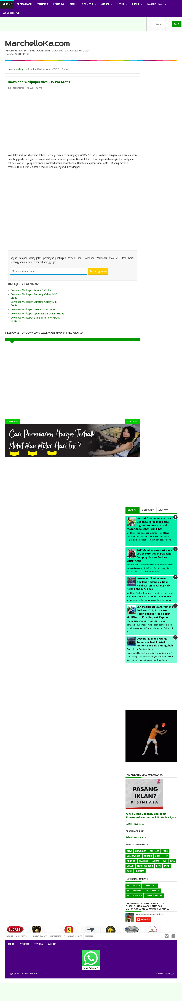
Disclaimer (55, 936)
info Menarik (134, 896)
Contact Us (51, 935)
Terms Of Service (73, 936)
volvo (130, 866)
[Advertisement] (72, 116)
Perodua (24, 944)
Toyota (38, 944)
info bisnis (150, 886)
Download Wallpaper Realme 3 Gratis (30, 290)
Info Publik (133, 886)
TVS (165, 861)
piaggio (143, 861)
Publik (135, 4)
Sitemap (89, 936)
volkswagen (134, 856)
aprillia (154, 851)
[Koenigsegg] (111, 932)
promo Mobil (24, 4)
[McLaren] (90, 931)
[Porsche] (152, 931)
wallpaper (36, 88)
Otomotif (87, 4)
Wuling (52, 944)
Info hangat (153, 891)
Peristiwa (58, 4)
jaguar (155, 861)
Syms (166, 866)
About (10, 936)
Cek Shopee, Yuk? (11, 12)
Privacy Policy (39, 936)
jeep (166, 856)
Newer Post (12, 421)
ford (165, 851)
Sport (120, 4)
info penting (134, 891)
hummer (139, 871)
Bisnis (73, 4)
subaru (148, 856)
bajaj (129, 871)
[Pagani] (131, 931)
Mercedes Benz (145, 866)
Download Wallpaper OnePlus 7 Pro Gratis (33, 309)
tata (172, 861)
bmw (129, 851)
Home (8, 4)
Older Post (132, 421)
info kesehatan (153, 896)
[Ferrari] (69, 931)
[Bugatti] (15, 931)
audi (157, 856)
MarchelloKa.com (37, 43)
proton (131, 861)
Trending (42, 4)
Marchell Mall (155, 4)
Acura (11, 944)
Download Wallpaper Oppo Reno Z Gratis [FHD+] (37, 313)
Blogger (170, 973)
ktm (158, 866)
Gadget (105, 4)
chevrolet (140, 851)
